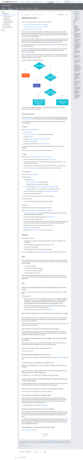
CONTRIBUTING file (33, 141)
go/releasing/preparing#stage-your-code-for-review (40, 157)
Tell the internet (27, 227)
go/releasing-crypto (50, 216)
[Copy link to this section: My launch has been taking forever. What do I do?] (52, 355)
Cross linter (30, 168)
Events (22, 1)
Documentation (50, 1)
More (57, 1)
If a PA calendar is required (33, 182)
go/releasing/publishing (33, 210)
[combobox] (70, 1)
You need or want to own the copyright (32, 29)
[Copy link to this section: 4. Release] (29, 205)
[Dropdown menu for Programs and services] (44, 1)
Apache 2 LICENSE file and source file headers (39, 139)
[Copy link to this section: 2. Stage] (27, 154)
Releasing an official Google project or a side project (36, 24)
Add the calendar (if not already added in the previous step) (41, 186)
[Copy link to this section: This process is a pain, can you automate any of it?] (52, 348)
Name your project (28, 132)
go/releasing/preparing (28, 119)
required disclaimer (48, 309)
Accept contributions (33, 230)
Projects (29, 1)
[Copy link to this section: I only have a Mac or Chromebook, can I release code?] (55, 363)
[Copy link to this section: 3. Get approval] (32, 172)
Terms (20, 457)
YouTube (35, 452)
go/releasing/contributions (47, 210)
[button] (8, 12)
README (31, 136)
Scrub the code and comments (31, 134)
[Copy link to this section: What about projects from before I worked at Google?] (55, 409)
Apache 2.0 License (29, 442)
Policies (22, 8)
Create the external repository (31, 213)
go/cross (36, 168)
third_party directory (45, 143)
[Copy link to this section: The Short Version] (35, 114)
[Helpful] (66, 15)
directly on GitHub (51, 159)
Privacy (24, 457)
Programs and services (38, 1)
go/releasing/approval (33, 174)
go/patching (52, 44)
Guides (17, 8)
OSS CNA (36, 8)
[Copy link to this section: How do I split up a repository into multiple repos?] (52, 395)
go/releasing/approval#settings (50, 191)
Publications (29, 8)
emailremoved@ (25, 52)
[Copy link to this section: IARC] (26, 257)
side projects (33, 56)
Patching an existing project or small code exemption (36, 27)
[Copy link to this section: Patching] (29, 235)
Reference (10, 8)
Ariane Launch (32, 179)
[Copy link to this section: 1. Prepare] (29, 127)
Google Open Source (25, 14)
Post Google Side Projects (30, 430)
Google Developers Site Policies (47, 442)
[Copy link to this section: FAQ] (26, 283)
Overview (4, 8)
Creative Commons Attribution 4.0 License (54, 441)
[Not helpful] (67, 15)
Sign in (80, 1)
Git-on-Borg (63, 161)
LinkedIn (44, 452)
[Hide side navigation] (15, 457)
